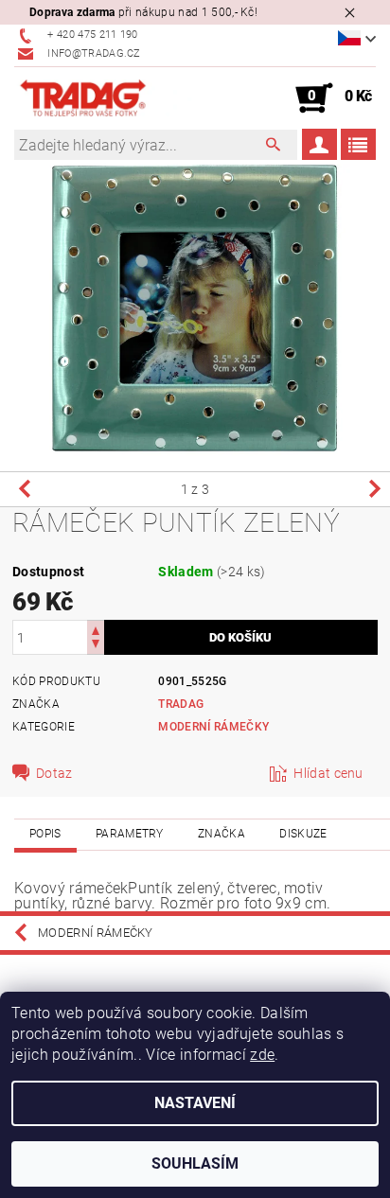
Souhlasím (195, 1163)
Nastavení (195, 1103)
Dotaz (54, 773)
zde (262, 1055)
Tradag (181, 704)
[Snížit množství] (95, 646)
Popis (45, 833)
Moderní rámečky (213, 726)
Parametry (130, 833)
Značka (221, 833)
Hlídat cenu (328, 773)
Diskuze (303, 833)
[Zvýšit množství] (95, 629)
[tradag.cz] (104, 98)
